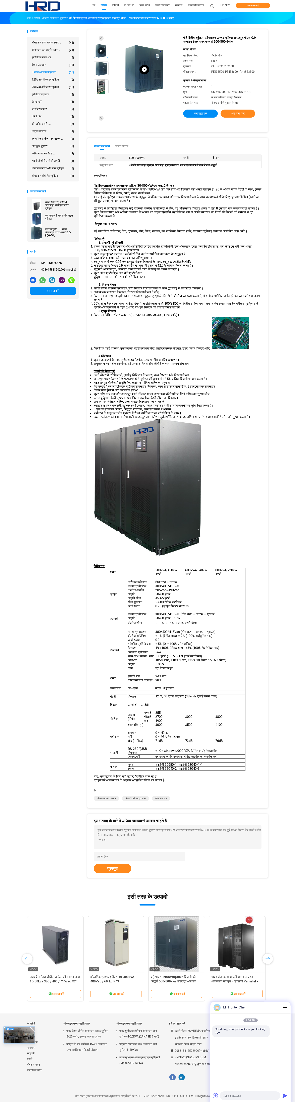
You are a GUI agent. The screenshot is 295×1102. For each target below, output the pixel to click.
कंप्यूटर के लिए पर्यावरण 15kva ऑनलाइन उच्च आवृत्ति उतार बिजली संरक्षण (86, 1047)
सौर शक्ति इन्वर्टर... (53, 124)
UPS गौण (53, 116)
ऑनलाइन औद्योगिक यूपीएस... (53, 175)
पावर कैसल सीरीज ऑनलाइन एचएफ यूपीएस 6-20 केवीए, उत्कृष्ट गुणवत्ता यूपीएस (87, 1033)
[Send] (285, 1095)
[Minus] (285, 1007)
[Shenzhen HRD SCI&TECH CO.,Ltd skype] (52, 280)
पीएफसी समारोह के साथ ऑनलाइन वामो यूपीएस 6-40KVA (138, 1047)
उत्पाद (30, 1036)
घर (28, 1030)
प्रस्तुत (112, 868)
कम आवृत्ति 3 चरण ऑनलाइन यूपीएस (59, 217)
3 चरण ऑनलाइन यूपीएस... (53, 72)
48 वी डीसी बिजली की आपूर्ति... (53, 161)
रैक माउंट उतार (53, 64)
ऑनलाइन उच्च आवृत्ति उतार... (53, 42)
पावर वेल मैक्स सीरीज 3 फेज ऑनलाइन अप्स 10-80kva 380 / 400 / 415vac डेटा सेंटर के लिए (55, 981)
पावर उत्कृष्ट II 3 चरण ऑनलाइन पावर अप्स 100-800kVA (58, 232)
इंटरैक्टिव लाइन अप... (53, 57)
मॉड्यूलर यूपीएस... (53, 146)
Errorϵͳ (53, 101)
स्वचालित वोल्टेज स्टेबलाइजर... (53, 138)
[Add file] (215, 1095)
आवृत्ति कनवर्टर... (53, 131)
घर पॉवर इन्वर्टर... (53, 109)
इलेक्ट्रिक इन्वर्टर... (53, 94)
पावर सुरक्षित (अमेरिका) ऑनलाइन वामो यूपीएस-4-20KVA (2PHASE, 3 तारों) (139, 1033)
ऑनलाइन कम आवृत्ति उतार (129, 1023)
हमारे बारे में (32, 1042)
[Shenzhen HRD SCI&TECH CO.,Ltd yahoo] (62, 280)
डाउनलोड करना (196, 5)
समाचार (31, 1047)
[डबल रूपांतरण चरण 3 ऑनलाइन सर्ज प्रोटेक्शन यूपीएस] (36, 206)
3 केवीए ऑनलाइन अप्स (135, 798)
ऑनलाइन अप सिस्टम (106, 798)
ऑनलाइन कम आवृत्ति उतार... (53, 50)
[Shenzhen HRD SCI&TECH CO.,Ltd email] (33, 280)
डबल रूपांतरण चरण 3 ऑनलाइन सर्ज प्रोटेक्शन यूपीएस (57, 205)
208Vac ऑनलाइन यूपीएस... (53, 87)
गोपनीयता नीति (34, 1070)
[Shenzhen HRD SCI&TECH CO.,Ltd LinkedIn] (181, 1077)
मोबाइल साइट (33, 1064)
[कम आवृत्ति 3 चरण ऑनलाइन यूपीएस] (36, 219)
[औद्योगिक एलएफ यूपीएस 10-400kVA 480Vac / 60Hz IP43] (116, 944)
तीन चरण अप (161, 798)
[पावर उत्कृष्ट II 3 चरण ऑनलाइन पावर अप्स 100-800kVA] (36, 233)
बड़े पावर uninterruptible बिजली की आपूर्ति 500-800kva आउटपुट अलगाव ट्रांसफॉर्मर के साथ (173, 981)
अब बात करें (253, 5)
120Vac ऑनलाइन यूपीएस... (53, 79)
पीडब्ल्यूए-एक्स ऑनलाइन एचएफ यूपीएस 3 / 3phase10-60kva (139, 1060)
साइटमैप (31, 1053)
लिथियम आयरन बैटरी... (53, 153)
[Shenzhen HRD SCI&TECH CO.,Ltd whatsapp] (42, 280)
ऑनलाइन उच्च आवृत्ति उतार (76, 1023)
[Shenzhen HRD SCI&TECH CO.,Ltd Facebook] (172, 1077)
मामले (29, 1059)
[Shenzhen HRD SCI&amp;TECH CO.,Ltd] (42, 6)
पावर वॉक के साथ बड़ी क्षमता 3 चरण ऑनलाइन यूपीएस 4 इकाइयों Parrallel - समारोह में (235, 981)
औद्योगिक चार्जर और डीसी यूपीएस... (53, 168)
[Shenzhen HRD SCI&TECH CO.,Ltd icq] (71, 280)
